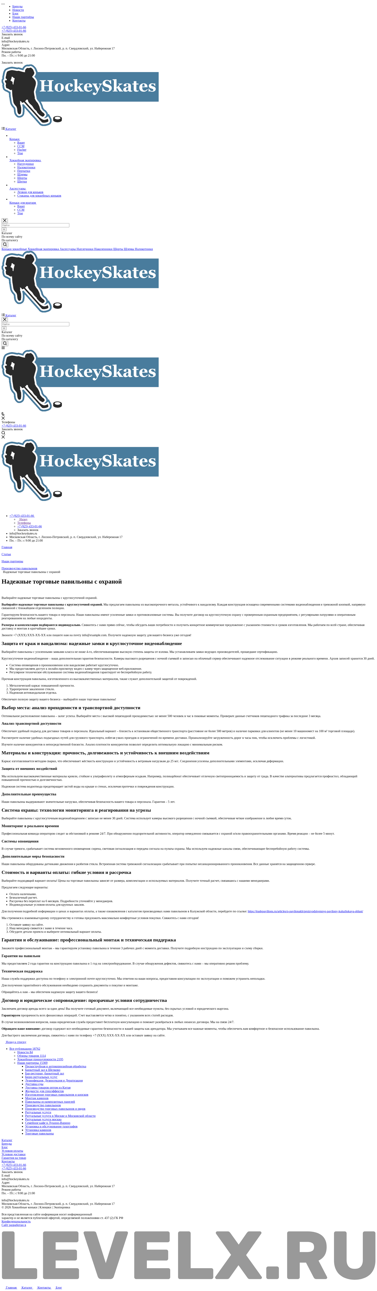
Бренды (7, 1143)
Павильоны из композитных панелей (50, 1101)
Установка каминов (38, 1130)
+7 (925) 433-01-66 (14, 27)
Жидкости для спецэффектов (44, 1091)
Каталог (7, 1140)
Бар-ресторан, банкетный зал (44, 1073)
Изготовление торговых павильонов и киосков (56, 1094)
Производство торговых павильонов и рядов (55, 1108)
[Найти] (5, 244)
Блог (5, 1147)
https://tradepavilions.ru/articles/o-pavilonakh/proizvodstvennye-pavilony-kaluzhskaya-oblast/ (305, 911)
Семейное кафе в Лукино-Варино (47, 1123)
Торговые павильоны (39, 1133)
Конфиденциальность (16, 1221)
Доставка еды (34, 1084)
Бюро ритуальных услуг (41, 1077)
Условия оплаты (12, 1150)
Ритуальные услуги (38, 1112)
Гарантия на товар (14, 1157)
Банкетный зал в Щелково (42, 1070)
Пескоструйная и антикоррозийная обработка (55, 1066)
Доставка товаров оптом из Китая (47, 1087)
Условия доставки (14, 1154)
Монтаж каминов (36, 1098)
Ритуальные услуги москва (43, 1119)
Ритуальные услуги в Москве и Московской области (60, 1115)
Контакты (8, 1161)
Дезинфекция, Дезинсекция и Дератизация (54, 1080)
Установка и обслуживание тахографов (51, 1126)
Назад (23, 519)
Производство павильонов (43, 1105)
